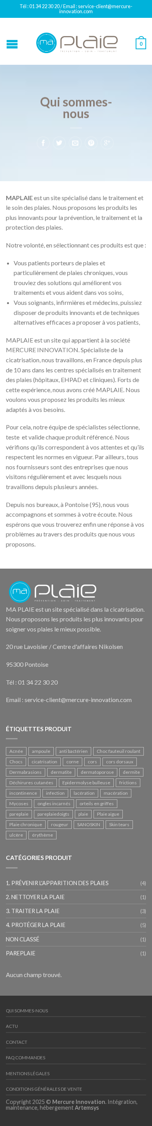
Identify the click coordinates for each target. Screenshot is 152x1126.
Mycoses (18, 803)
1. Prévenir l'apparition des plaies (57, 883)
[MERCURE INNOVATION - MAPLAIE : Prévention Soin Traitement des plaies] (77, 41)
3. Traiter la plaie (33, 911)
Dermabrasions (25, 772)
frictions (128, 782)
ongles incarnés (54, 803)
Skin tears (119, 824)
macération (116, 793)
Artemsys (87, 1107)
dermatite (61, 772)
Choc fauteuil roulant (118, 751)
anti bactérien (73, 751)
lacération (84, 793)
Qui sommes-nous (27, 1010)
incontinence (23, 793)
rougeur (59, 824)
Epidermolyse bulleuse (86, 782)
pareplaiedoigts (53, 814)
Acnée (16, 751)
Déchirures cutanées (31, 782)
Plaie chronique (25, 824)
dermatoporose (97, 772)
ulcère (16, 835)
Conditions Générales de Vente (44, 1088)
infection (55, 793)
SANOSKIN (88, 824)
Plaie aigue (108, 814)
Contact (16, 1042)
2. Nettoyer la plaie (35, 897)
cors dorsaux (119, 762)
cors (92, 762)
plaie (83, 814)
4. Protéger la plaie (35, 925)
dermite (131, 772)
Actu (12, 1026)
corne (72, 762)
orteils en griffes (97, 803)
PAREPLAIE (20, 953)
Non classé (22, 939)
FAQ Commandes (25, 1057)
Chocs (16, 762)
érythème (42, 835)
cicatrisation (44, 762)
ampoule (41, 751)
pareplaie (18, 814)
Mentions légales (27, 1073)
